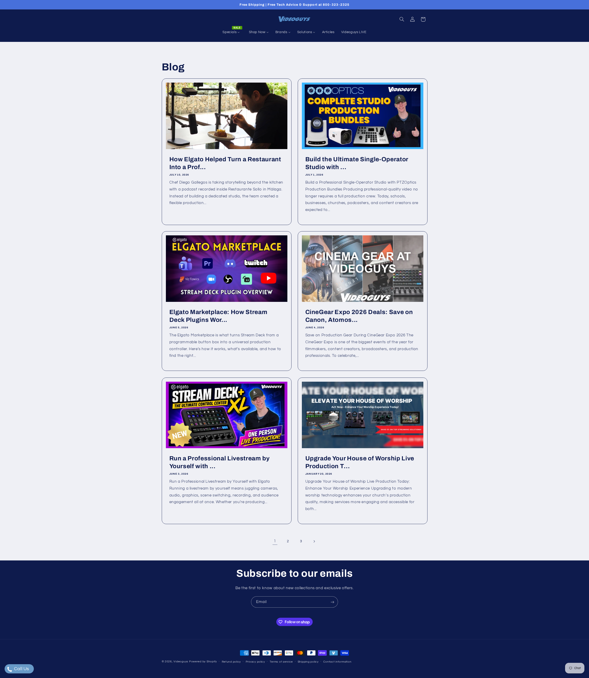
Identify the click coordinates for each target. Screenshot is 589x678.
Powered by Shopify (203, 661)
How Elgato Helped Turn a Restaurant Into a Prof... (225, 163)
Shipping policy (308, 662)
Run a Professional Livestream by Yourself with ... (219, 462)
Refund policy (231, 662)
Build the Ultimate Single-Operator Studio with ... (356, 163)
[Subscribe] (332, 602)
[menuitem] (232, 32)
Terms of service (281, 662)
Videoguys (180, 661)
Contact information (337, 662)
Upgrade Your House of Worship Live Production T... (359, 462)
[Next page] (314, 541)
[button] (401, 19)
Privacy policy (255, 662)
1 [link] (275, 541)
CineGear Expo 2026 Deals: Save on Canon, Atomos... (359, 316)
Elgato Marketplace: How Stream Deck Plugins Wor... (218, 316)
